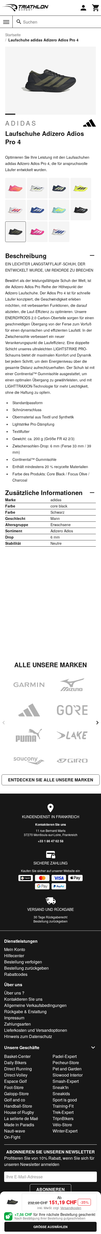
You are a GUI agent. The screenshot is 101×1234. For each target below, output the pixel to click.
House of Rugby (19, 1112)
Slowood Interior (68, 1075)
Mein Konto (14, 949)
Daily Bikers (15, 1062)
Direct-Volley (15, 1075)
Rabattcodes (15, 974)
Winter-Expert (65, 1131)
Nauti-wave (14, 1131)
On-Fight (12, 1137)
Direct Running (18, 1069)
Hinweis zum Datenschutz (28, 1036)
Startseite (13, 34)
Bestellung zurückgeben (50, 921)
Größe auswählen (50, 1226)
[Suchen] (19, 22)
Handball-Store (18, 1106)
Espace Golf (15, 1081)
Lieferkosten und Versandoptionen (35, 1030)
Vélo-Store (62, 1125)
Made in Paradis (19, 1125)
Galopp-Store (16, 1094)
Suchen (30, 22)
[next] (97, 722)
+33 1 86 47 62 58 (50, 841)
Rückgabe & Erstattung (25, 1011)
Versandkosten (70, 1208)
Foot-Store (14, 1087)
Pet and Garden (67, 1069)
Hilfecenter (14, 956)
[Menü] (6, 22)
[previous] (3, 722)
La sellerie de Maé (21, 1118)
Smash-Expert (66, 1081)
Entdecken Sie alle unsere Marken (50, 780)
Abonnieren (50, 1189)
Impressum (14, 1018)
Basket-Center (17, 1056)
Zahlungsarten (17, 1024)
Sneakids (61, 1094)
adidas (21, 123)
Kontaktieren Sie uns (50, 824)
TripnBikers (63, 1118)
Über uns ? (14, 993)
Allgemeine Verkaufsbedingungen (35, 1005)
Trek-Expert (63, 1112)
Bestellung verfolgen (23, 962)
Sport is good (65, 1100)
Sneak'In (61, 1087)
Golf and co (14, 1100)
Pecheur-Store (66, 1062)
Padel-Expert (65, 1056)
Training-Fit (63, 1106)
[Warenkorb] (96, 8)
